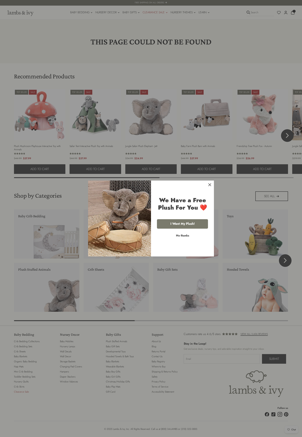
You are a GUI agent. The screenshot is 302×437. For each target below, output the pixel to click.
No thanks (182, 236)
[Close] (210, 185)
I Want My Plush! (182, 223)
